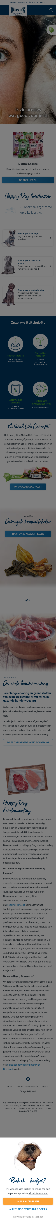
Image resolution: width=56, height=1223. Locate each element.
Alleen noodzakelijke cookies (28, 1209)
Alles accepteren (28, 1201)
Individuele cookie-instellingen (28, 1216)
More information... (38, 1193)
